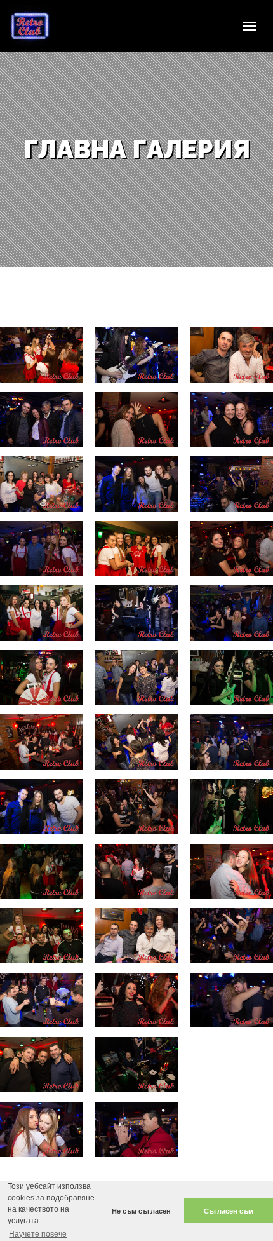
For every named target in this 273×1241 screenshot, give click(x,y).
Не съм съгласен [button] (141, 1211)
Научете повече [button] (38, 1234)
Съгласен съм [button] (228, 1211)
